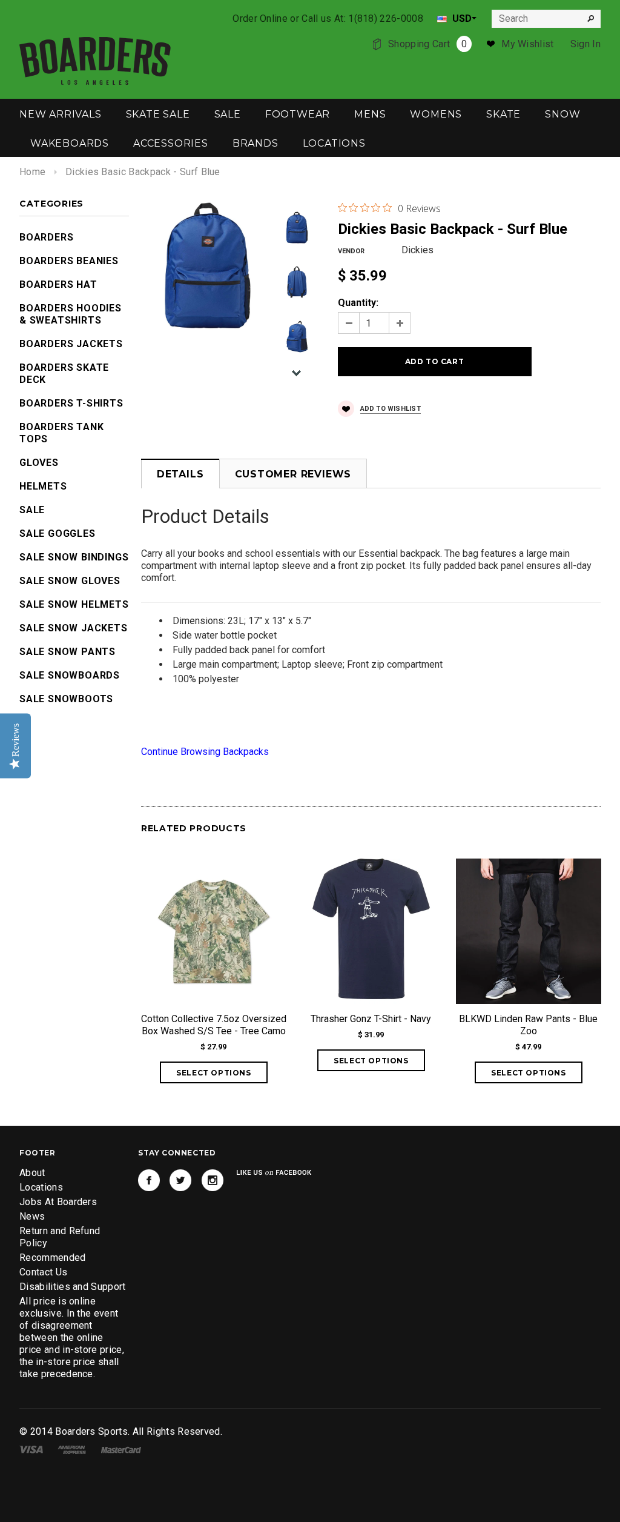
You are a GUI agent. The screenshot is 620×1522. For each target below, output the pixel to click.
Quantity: (358, 302)
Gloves (39, 462)
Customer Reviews (293, 474)
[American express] (72, 1449)
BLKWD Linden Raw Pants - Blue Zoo (528, 1025)
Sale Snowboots (66, 699)
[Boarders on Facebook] (149, 1180)
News (32, 1216)
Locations (41, 1187)
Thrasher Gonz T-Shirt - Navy (371, 1019)
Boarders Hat (58, 284)
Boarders (46, 237)
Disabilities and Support (72, 1286)
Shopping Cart (427, 44)
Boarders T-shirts (71, 403)
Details (180, 474)
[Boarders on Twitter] (180, 1180)
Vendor (351, 251)
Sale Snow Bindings (73, 557)
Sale (32, 510)
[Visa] (31, 1449)
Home (32, 172)
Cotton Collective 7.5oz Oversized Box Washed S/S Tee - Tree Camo (213, 1025)
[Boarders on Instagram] (212, 1180)
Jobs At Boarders (58, 1202)
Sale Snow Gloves (69, 581)
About (32, 1172)
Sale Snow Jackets (73, 628)
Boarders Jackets (71, 344)
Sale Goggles (57, 533)
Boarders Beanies (69, 261)
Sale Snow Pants (67, 651)
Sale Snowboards (69, 675)
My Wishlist (527, 44)
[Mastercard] (121, 1449)
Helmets (43, 486)
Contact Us (43, 1272)
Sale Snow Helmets (74, 604)
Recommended (52, 1257)
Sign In (585, 44)
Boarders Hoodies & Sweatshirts (70, 314)
